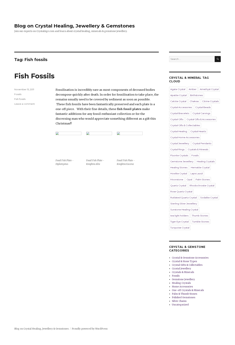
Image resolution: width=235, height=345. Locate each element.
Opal (189, 179)
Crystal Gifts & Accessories (201, 119)
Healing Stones (178, 167)
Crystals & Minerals (198, 149)
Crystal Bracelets (179, 113)
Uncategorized (180, 304)
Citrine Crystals (210, 101)
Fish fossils (19, 99)
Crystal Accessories (181, 107)
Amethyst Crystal (209, 89)
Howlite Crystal (178, 173)
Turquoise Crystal (179, 227)
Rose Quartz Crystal (181, 191)
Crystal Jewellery (179, 143)
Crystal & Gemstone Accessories (190, 257)
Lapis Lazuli (196, 173)
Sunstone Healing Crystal (184, 209)
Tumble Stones (200, 221)
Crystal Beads (203, 107)
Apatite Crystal (178, 95)
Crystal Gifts (176, 119)
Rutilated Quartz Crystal (183, 197)
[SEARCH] (218, 59)
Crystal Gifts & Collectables (185, 125)
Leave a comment (24, 103)
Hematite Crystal (200, 167)
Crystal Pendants (202, 143)
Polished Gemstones (183, 297)
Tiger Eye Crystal (179, 221)
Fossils (17, 94)
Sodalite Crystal (209, 197)
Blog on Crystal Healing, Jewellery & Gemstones (74, 26)
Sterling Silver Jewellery (183, 203)
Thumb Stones (200, 215)
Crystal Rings (177, 149)
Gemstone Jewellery (181, 161)
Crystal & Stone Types (184, 261)
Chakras (194, 101)
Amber (192, 89)
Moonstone (176, 179)
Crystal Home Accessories (184, 137)
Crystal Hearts (198, 131)
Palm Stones (203, 179)
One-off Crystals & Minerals (188, 290)
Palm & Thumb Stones (184, 293)
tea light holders (179, 215)
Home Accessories (182, 286)
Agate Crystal (177, 89)
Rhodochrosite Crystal (202, 185)
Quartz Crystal (178, 185)
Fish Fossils (34, 76)
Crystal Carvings (201, 113)
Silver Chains (179, 301)
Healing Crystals (206, 161)
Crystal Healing (178, 131)
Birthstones (196, 95)
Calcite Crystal (178, 101)
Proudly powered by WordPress (90, 328)
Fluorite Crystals (179, 155)
